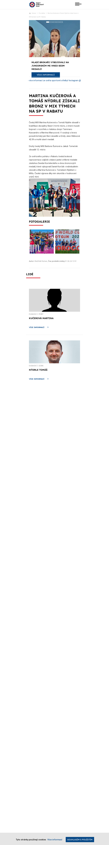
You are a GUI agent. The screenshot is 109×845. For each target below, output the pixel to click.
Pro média (42, 13)
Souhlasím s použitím (79, 839)
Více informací (36, 327)
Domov (34, 13)
